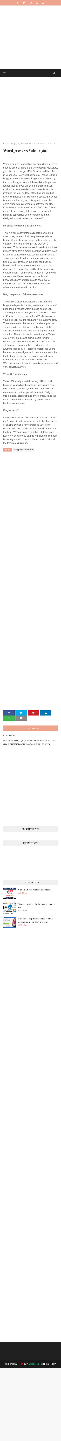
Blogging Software (20, 143)
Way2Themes (33, 1364)
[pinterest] (37, 2)
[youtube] (43, 2)
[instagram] (30, 2)
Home (6, 143)
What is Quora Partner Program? (34, 889)
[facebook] (18, 2)
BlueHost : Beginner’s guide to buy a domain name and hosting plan (35, 920)
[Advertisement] (30, 36)
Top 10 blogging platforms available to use (36, 906)
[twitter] (24, 2)
